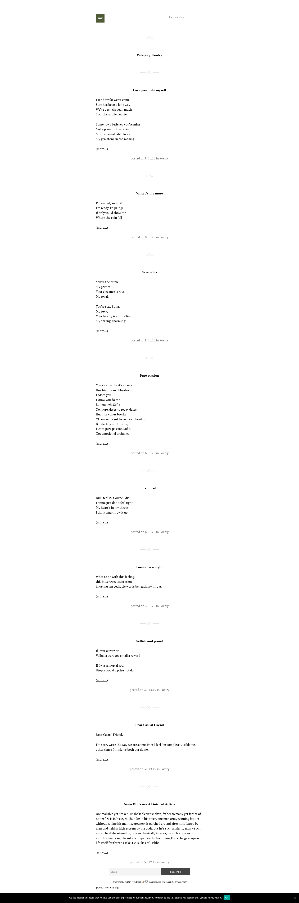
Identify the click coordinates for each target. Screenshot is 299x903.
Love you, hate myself (149, 90)
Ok (226, 897)
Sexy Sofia (149, 272)
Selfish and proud (149, 641)
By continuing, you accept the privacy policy (167, 881)
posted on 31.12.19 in (145, 690)
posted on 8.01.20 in (145, 158)
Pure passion (149, 375)
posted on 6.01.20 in (145, 453)
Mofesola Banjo (111, 887)
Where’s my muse (149, 193)
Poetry (164, 158)
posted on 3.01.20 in (145, 606)
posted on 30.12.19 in (145, 862)
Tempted (149, 488)
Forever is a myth (149, 567)
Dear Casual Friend (149, 725)
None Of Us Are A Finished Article (149, 804)
